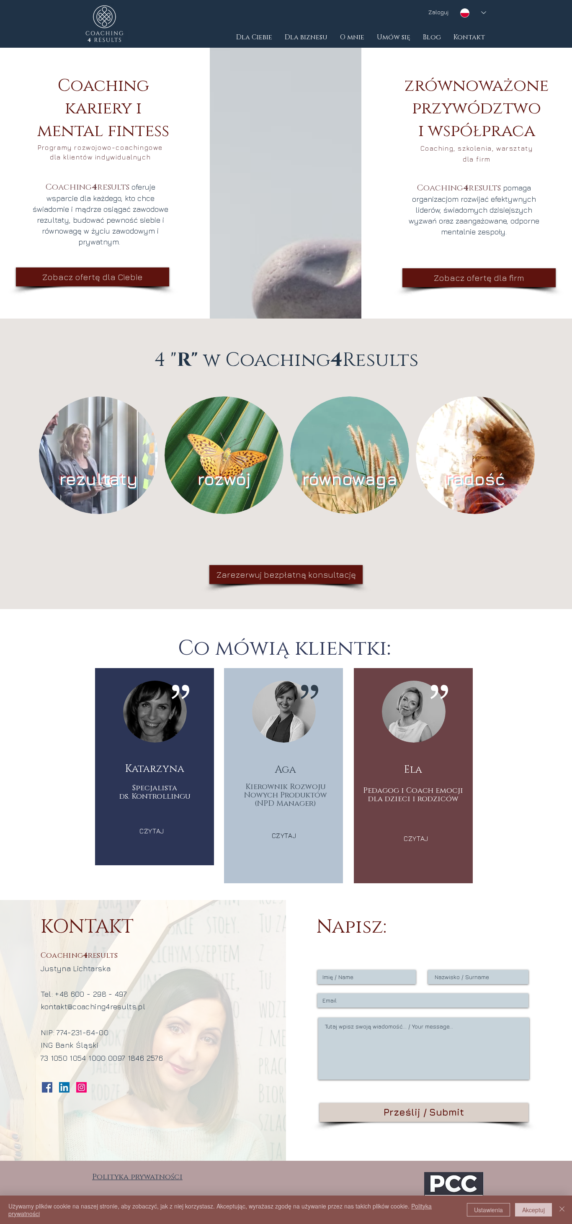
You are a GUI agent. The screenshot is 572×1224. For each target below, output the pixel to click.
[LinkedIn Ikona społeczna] (64, 1087)
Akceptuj (533, 1210)
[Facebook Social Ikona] (47, 1087)
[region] (98, 461)
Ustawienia (488, 1210)
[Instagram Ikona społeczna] (81, 1087)
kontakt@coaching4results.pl (93, 1006)
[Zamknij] (562, 1209)
